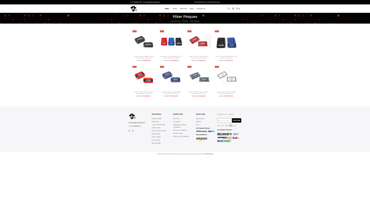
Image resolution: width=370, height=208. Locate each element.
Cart (197, 125)
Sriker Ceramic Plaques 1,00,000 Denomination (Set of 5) (199, 92)
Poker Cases (156, 128)
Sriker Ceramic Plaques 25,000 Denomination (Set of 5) (198, 57)
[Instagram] (133, 131)
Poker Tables (156, 137)
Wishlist (198, 122)
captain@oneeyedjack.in (152, 2)
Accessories (156, 140)
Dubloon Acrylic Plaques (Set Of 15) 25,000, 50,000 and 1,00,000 (171, 57)
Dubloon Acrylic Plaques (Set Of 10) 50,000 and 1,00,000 (226, 57)
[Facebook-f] (129, 131)
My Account (200, 119)
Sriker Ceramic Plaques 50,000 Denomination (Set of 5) (226, 92)
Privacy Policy (178, 133)
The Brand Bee (208, 154)
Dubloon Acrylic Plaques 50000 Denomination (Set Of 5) (171, 92)
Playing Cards (156, 119)
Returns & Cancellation (181, 136)
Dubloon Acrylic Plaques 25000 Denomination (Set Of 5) (144, 92)
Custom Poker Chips (159, 131)
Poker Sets (155, 122)
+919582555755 (137, 2)
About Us (176, 119)
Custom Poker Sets (158, 125)
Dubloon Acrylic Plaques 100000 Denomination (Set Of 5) (144, 57)
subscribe (236, 120)
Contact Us (177, 122)
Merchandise (156, 143)
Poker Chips (156, 134)
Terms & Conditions (180, 130)
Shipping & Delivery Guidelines (179, 126)
